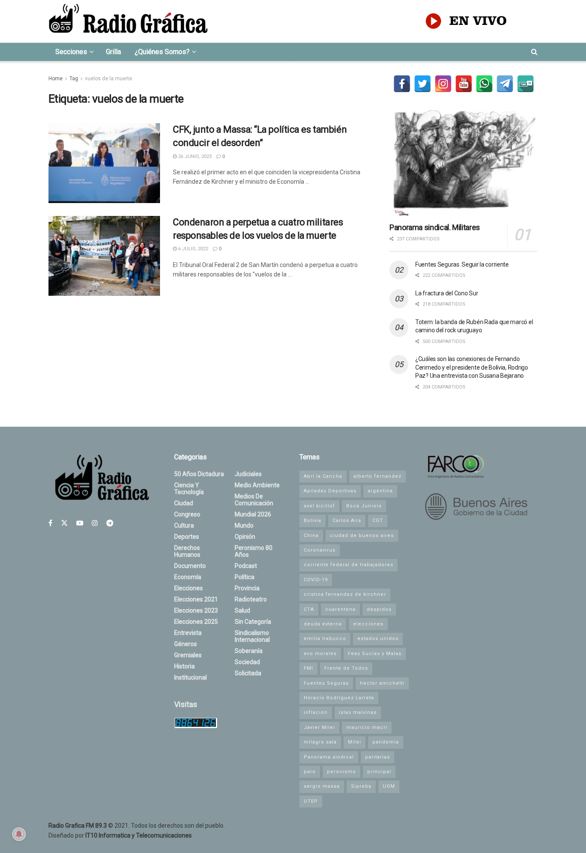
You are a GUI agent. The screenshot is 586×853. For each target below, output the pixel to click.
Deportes (186, 536)
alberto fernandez (377, 476)
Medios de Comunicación (254, 500)
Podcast (246, 565)
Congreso (187, 514)
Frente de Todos (346, 668)
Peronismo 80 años (253, 551)
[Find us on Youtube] (79, 523)
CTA (309, 609)
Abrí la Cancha (323, 476)
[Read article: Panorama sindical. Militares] (464, 163)
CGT (377, 520)
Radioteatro (251, 599)
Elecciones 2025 (196, 621)
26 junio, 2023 (194, 156)
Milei (354, 742)
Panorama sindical (329, 757)
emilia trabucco (325, 638)
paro (310, 771)
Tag (73, 79)
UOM (389, 786)
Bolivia (312, 520)
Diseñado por (120, 835)
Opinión (245, 536)
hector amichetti (382, 683)
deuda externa (323, 624)
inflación (316, 712)
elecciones (368, 624)
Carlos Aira (346, 520)
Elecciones (188, 588)
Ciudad (183, 503)
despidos (379, 609)
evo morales (320, 653)
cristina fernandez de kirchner (345, 594)
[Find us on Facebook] (50, 523)
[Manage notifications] (19, 834)
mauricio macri (366, 727)
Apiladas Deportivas (330, 491)
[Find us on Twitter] (64, 523)
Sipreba (361, 786)
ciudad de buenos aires (362, 535)
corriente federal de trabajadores (348, 565)
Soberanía (249, 650)
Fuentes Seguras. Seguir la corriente (462, 264)
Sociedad (247, 662)
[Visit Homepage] (128, 21)
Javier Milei (319, 727)
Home (55, 79)
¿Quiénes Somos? (162, 52)
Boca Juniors (364, 506)
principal (379, 771)
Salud (242, 610)
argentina (380, 491)
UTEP (311, 801)
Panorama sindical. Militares (435, 227)
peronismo (341, 771)
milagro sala (320, 742)
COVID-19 (316, 580)
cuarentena (340, 609)
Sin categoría (253, 621)
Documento (190, 565)
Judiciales (248, 474)
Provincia (247, 588)
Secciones (71, 52)
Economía (187, 577)
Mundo (244, 525)
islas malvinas (358, 712)
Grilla (113, 52)
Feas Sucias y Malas (375, 653)
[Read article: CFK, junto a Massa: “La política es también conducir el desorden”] (104, 163)
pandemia (385, 742)
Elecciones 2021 (196, 599)
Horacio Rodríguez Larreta (339, 698)
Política (244, 577)
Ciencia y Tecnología (189, 488)
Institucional (190, 677)
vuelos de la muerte (108, 79)
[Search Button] (534, 52)
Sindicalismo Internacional (252, 636)
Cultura (184, 525)
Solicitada (248, 673)
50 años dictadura (199, 474)
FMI (308, 668)
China (311, 535)
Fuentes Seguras (326, 683)
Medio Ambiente (257, 485)
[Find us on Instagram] (95, 523)
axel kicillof (319, 506)
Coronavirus (319, 550)
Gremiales (188, 655)
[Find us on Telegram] (109, 523)
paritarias (377, 757)
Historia (184, 666)
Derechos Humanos (187, 551)
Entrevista (188, 632)
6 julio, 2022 (192, 249)
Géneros (185, 644)
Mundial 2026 (253, 514)
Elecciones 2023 (196, 610)
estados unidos (378, 638)
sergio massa (322, 786)
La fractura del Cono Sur (446, 293)
